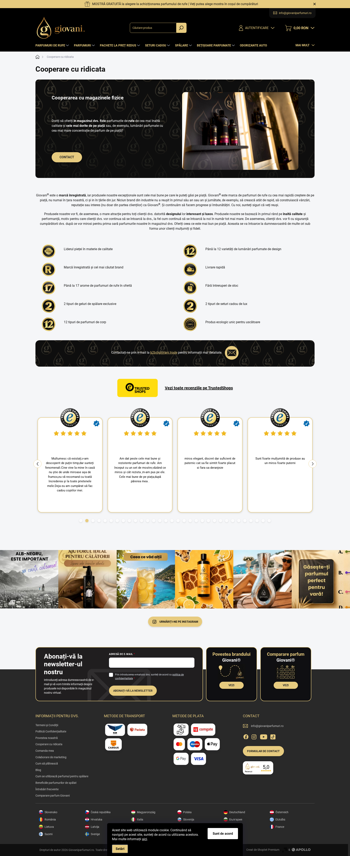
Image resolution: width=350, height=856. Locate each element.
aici (144, 839)
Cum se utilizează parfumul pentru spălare (61, 776)
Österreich (281, 812)
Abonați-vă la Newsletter (133, 690)
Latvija (95, 826)
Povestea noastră (46, 738)
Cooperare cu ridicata (48, 744)
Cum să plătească (46, 763)
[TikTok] (273, 736)
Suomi (48, 834)
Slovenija (188, 819)
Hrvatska (96, 819)
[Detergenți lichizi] (50, 306)
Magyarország (146, 812)
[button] (81, 521)
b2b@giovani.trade (163, 352)
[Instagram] (254, 736)
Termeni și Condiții (46, 725)
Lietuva (49, 826)
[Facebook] (246, 736)
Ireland (233, 826)
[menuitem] (52, 45)
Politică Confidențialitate (50, 731)
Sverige (95, 834)
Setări (120, 849)
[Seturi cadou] (191, 306)
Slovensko (51, 812)
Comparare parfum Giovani (52, 795)
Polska (187, 812)
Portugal (234, 834)
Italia (140, 819)
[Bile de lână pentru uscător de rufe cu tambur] (191, 324)
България (235, 819)
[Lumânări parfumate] (191, 251)
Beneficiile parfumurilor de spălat (56, 782)
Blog (38, 770)
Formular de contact (263, 751)
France (279, 826)
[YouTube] (263, 736)
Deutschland (237, 812)
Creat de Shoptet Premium (262, 849)
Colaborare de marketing (50, 757)
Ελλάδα (280, 819)
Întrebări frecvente (47, 789)
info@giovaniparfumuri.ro (267, 726)
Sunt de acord (223, 834)
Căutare (181, 28)
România (50, 819)
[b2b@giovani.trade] (232, 352)
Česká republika (101, 812)
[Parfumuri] (50, 324)
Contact (67, 157)
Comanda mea (44, 750)
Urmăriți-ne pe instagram (178, 621)
